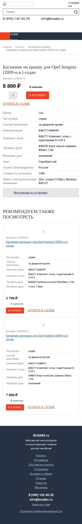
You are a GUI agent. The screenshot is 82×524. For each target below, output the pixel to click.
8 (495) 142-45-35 (16, 19)
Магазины (7, 57)
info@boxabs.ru (52, 19)
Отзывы (41, 478)
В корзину (37, 95)
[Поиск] (75, 12)
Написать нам (41, 504)
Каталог (41, 455)
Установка (8, 51)
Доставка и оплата (14, 46)
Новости (41, 483)
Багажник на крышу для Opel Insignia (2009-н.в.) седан (37, 243)
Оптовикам (8, 40)
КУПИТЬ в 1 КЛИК (16, 103)
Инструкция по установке (30, 192)
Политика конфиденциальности (41, 511)
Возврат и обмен (41, 473)
